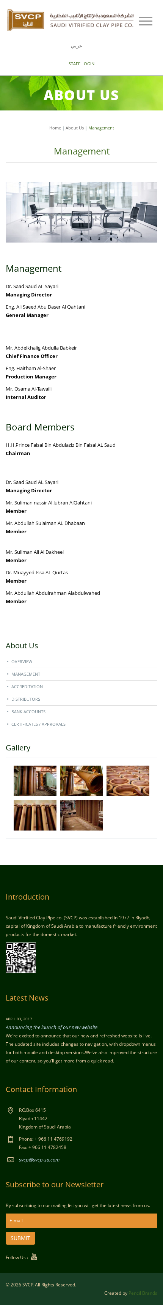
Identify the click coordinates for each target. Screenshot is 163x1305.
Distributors (25, 699)
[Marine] (71, 19)
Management (25, 674)
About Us (75, 128)
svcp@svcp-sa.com (39, 1159)
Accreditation (27, 686)
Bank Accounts (28, 711)
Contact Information (41, 1089)
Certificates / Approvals (38, 724)
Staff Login (81, 63)
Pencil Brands (143, 1293)
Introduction (27, 897)
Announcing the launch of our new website (51, 1027)
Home (55, 128)
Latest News (27, 998)
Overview (21, 661)
